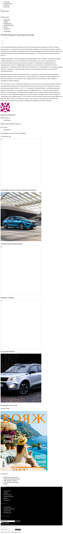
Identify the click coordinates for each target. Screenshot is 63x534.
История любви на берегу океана (12, 479)
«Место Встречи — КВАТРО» (10, 480)
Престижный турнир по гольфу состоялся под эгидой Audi (18, 190)
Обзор (6, 21)
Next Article (4, 127)
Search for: (3, 519)
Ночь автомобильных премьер (11, 482)
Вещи (6, 27)
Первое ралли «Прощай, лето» (11, 477)
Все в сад (6, 484)
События (7, 19)
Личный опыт (9, 25)
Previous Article (5, 117)
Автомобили (7, 31)
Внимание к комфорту (7, 297)
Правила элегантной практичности (12, 244)
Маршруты (7, 23)
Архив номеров (8, 3)
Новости (7, 29)
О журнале (7, 1)
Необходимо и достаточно (9, 405)
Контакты (6, 5)
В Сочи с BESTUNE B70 (7, 351)
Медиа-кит (7, 6)
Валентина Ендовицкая (8, 115)
